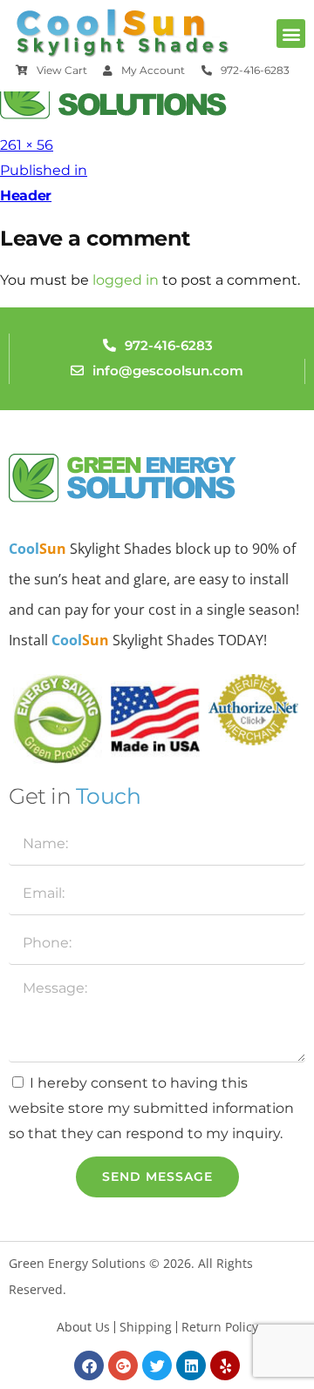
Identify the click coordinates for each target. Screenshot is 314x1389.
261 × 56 (26, 145)
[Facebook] (89, 1365)
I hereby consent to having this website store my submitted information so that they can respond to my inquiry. (151, 1108)
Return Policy (219, 1327)
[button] (290, 33)
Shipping (145, 1327)
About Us (83, 1327)
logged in (125, 280)
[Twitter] (157, 1365)
